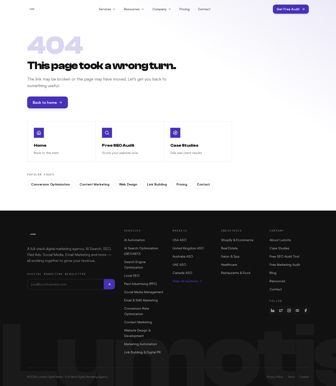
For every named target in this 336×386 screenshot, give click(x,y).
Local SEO (132, 275)
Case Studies (279, 248)
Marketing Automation (140, 344)
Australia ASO (183, 256)
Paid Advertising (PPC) (140, 284)
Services (105, 9)
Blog (272, 273)
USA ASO (180, 240)
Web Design (128, 184)
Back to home (45, 102)
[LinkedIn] (272, 310)
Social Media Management (143, 292)
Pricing (184, 9)
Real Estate (229, 248)
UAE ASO (179, 264)
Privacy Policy (275, 376)
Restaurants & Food (235, 273)
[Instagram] (289, 310)
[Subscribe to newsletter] (109, 284)
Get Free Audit (288, 9)
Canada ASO (182, 273)
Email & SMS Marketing (141, 300)
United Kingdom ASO (188, 248)
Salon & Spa (230, 256)
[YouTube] (297, 310)
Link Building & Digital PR (142, 352)
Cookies (304, 376)
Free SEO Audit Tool (284, 256)
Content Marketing (94, 184)
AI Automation (134, 240)
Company (159, 9)
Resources (132, 9)
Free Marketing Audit (284, 264)
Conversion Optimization (50, 184)
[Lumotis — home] (31, 9)
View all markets (185, 281)
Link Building (157, 184)
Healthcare (229, 264)
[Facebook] (305, 310)
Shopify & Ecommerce (237, 240)
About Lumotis (280, 240)
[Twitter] (281, 310)
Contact (204, 9)
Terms (291, 376)
